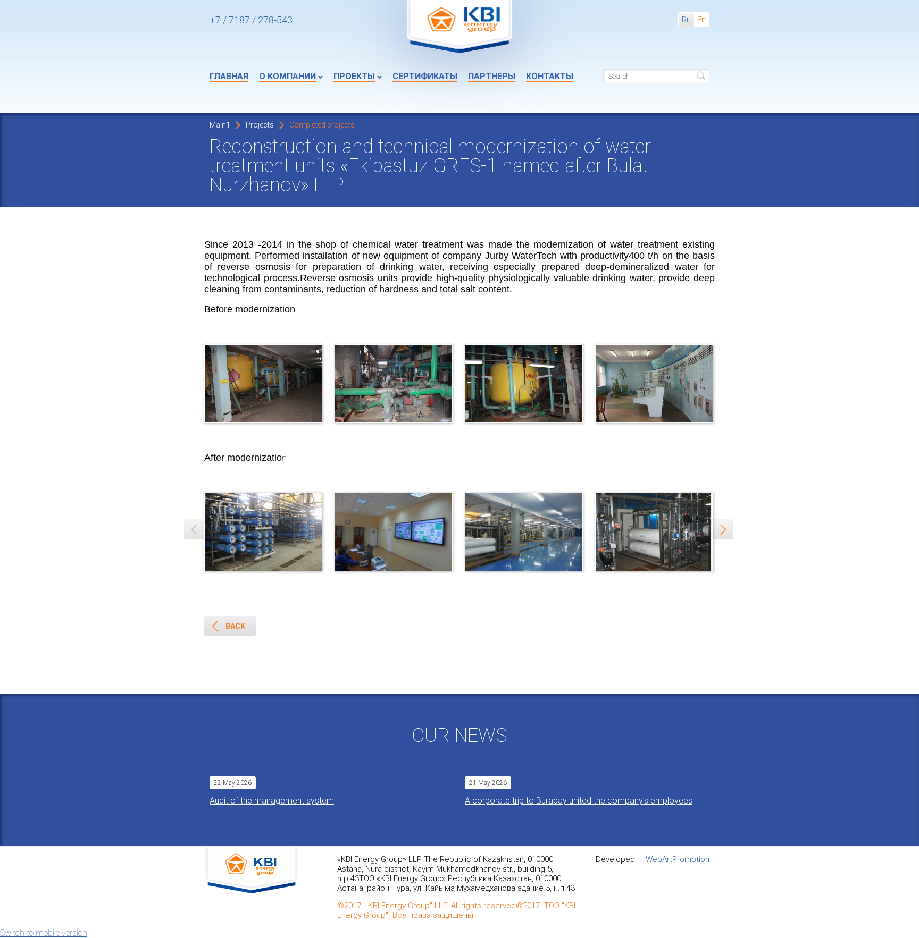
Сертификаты (424, 76)
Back (235, 626)
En (701, 19)
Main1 (220, 125)
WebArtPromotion (677, 859)
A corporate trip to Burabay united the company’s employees (578, 801)
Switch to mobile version (43, 933)
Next (723, 529)
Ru (686, 19)
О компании (287, 76)
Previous (194, 529)
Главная (229, 76)
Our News (459, 735)
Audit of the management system (272, 801)
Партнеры (491, 76)
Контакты (549, 76)
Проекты (354, 76)
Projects (260, 125)
